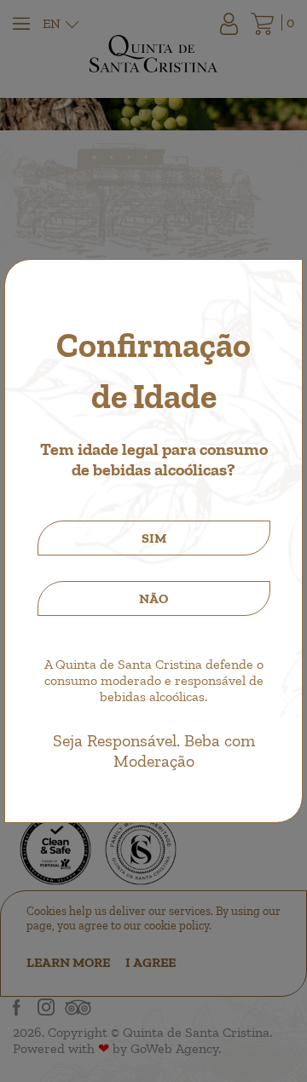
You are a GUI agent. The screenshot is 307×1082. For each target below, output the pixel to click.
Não (153, 598)
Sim (154, 538)
